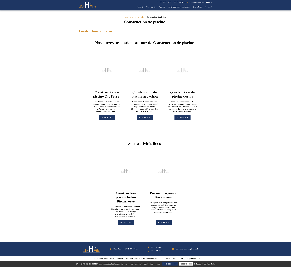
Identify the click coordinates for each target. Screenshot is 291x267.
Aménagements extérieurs (179, 7)
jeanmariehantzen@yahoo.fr (200, 2)
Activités (97, 258)
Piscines (162, 7)
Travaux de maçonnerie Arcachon (147, 258)
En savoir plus (107, 117)
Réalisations (197, 7)
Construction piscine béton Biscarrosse (126, 197)
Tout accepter (169, 264)
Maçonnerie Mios (194, 258)
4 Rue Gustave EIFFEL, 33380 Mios (125, 249)
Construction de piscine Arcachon (145, 94)
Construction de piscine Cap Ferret (107, 94)
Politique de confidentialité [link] (205, 264)
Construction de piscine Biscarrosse (117, 258)
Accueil (140, 7)
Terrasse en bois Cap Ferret (174, 258)
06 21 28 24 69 (156, 247)
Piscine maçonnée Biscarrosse (163, 195)
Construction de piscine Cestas (182, 94)
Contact (208, 7)
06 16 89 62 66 (157, 250)
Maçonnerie (151, 7)
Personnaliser (186, 264)
